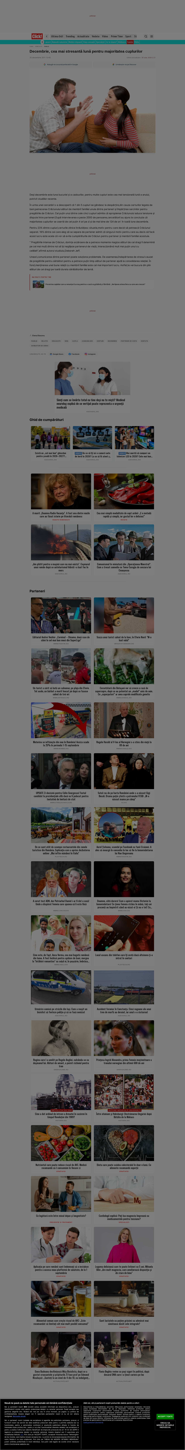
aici (22, 1435)
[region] (92, 1424)
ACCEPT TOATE (165, 1417)
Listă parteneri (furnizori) (93, 1423)
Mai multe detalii (19, 1416)
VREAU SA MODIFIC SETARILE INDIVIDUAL (165, 1425)
